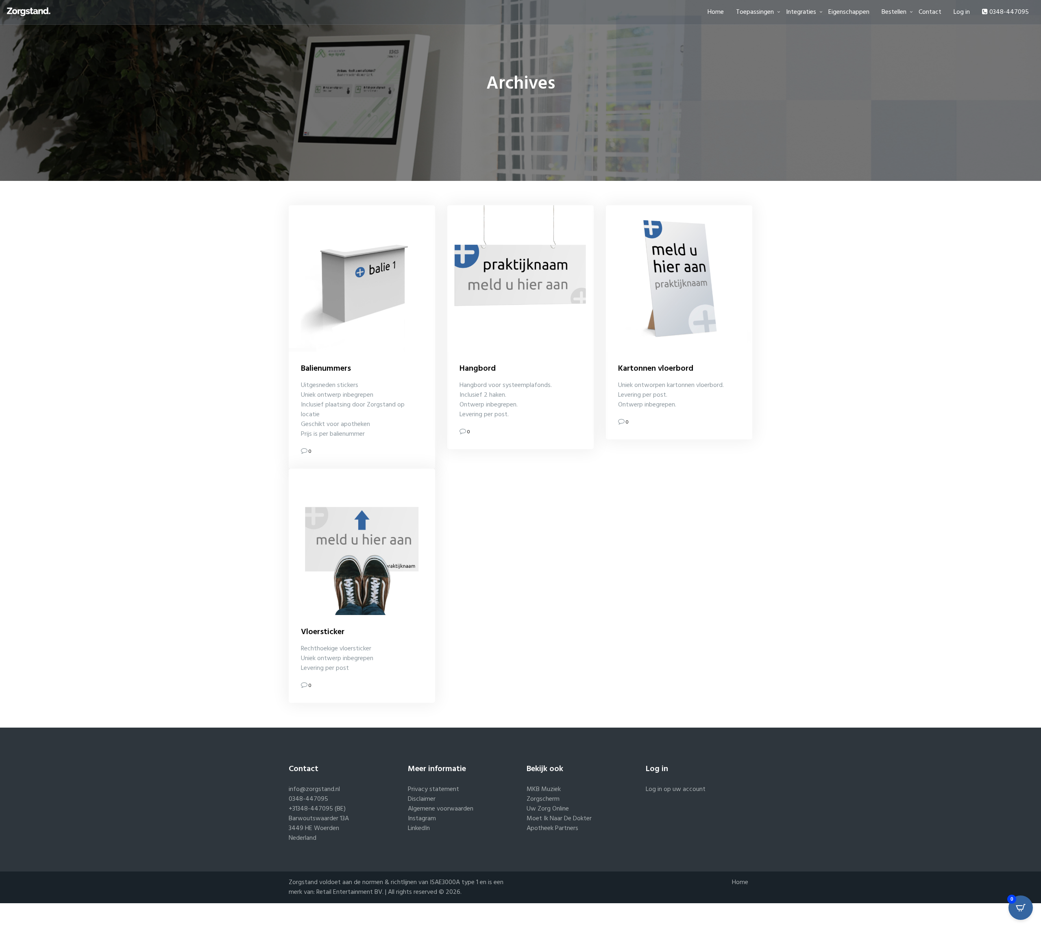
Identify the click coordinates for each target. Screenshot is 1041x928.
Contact (930, 12)
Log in (962, 12)
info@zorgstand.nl (314, 789)
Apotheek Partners (552, 828)
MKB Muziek (544, 789)
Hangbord (478, 368)
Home (716, 12)
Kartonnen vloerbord (655, 368)
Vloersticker (322, 632)
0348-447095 (1008, 12)
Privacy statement (433, 789)
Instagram (422, 818)
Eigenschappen (848, 12)
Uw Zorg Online (548, 809)
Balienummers (326, 368)
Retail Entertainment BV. (350, 892)
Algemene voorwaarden (440, 809)
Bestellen (894, 12)
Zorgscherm (543, 799)
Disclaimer (422, 799)
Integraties (801, 12)
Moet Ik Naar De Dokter (559, 818)
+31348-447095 (311, 809)
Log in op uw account (676, 789)
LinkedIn (419, 828)
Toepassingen (755, 12)
